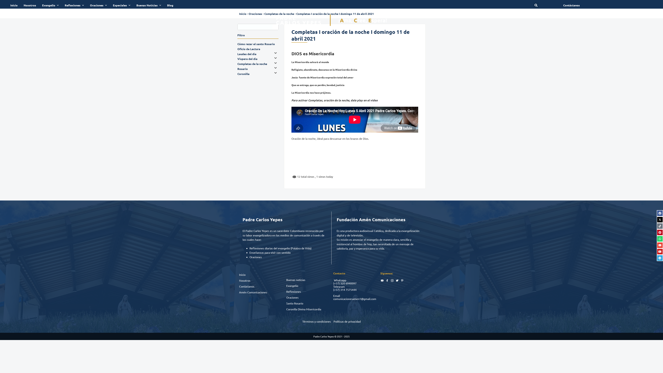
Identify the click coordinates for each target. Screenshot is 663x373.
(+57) (336, 283)
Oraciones (96, 5)
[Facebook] (660, 213)
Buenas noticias (295, 279)
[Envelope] (660, 245)
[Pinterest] (660, 232)
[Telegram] (660, 258)
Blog (170, 5)
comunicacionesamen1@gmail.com (354, 298)
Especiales (120, 5)
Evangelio (48, 5)
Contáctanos (246, 286)
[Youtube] (660, 251)
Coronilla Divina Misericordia (303, 309)
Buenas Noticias (147, 5)
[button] (536, 5)
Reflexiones (72, 5)
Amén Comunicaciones (253, 292)
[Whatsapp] (660, 239)
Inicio (14, 5)
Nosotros (30, 5)
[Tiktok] (660, 226)
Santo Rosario (294, 303)
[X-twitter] (660, 219)
